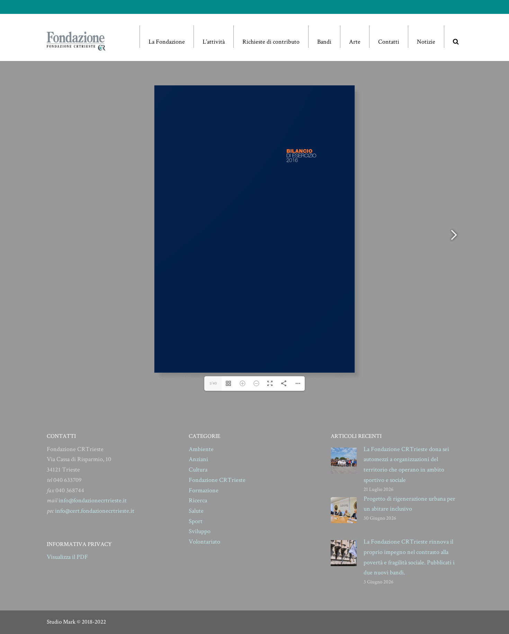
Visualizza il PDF (67, 557)
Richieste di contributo (271, 42)
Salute (196, 511)
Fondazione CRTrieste (217, 480)
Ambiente (201, 449)
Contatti (388, 42)
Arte (354, 42)
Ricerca (198, 500)
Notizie (426, 42)
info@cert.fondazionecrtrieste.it (94, 511)
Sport (196, 521)
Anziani (198, 459)
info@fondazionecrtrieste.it (93, 500)
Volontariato (204, 542)
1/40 (213, 383)
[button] (455, 36)
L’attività (214, 42)
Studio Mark (61, 622)
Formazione (203, 490)
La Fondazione (167, 42)
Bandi (324, 42)
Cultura (198, 470)
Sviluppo (200, 531)
